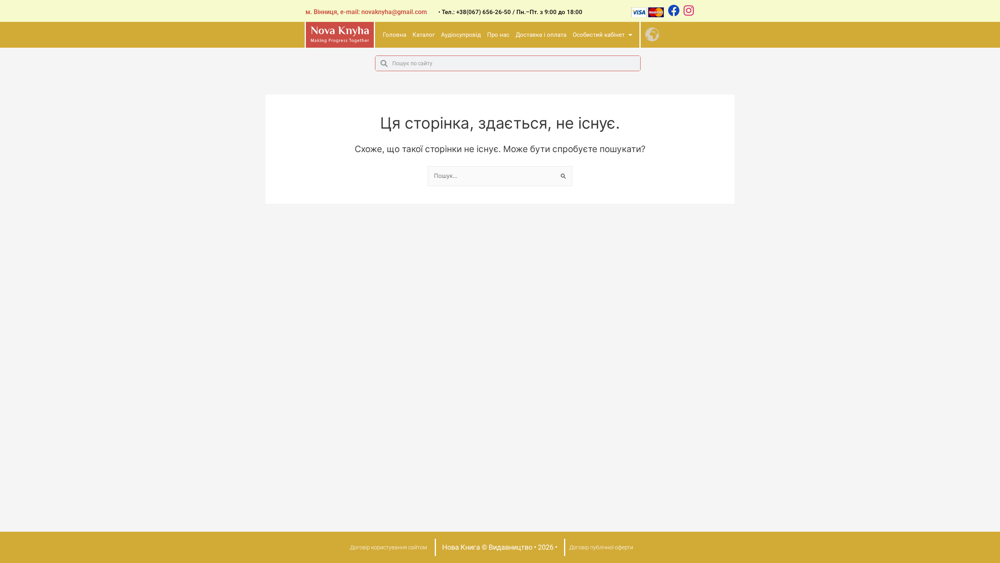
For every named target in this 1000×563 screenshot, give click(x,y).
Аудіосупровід (461, 34)
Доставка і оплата (541, 34)
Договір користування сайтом (388, 547)
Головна (394, 34)
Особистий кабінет (599, 34)
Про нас (498, 34)
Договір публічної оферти (601, 547)
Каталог (423, 34)
